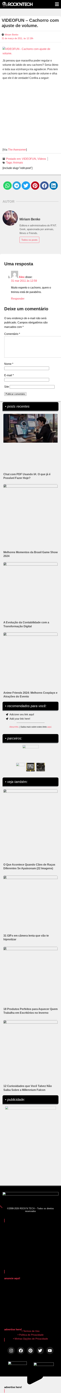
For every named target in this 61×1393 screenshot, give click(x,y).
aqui (49, 727)
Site (6, 386)
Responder (17, 298)
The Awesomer (17, 149)
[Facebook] (20, 1350)
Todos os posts (29, 239)
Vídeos (41, 158)
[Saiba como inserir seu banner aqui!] (20, 767)
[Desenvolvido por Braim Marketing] (44, 1365)
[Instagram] (11, 1350)
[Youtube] (50, 1350)
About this (13, 727)
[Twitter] (40, 1350)
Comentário (12, 333)
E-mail (9, 375)
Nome (8, 363)
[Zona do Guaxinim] (40, 767)
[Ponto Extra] (30, 767)
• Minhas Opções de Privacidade (30, 1338)
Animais (18, 162)
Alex (22, 277)
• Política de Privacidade (31, 1334)
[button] (7, 185)
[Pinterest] (30, 1350)
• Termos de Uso (30, 1331)
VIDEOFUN (29, 158)
